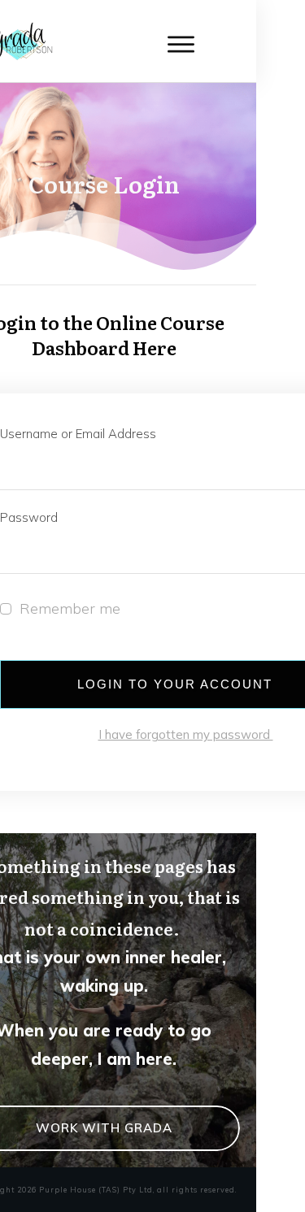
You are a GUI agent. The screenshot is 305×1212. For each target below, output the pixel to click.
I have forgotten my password (185, 734)
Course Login (104, 184)
